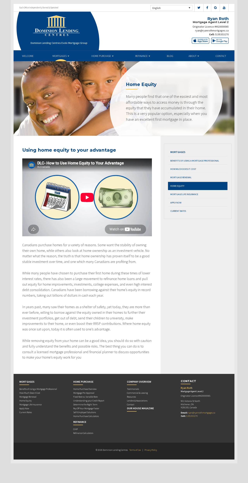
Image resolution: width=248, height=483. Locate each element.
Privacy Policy (151, 449)
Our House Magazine (140, 408)
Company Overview (139, 381)
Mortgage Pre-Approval (83, 392)
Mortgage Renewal (181, 177)
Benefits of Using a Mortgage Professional (194, 160)
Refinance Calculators (83, 433)
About (193, 56)
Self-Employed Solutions (84, 412)
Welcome (28, 56)
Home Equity (177, 185)
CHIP (75, 429)
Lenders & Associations (137, 400)
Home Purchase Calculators (86, 416)
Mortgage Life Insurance (184, 194)
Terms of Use (135, 449)
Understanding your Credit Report (88, 400)
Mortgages (60, 56)
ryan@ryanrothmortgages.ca (212, 30)
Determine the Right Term (85, 404)
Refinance (141, 56)
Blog (170, 56)
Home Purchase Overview (84, 388)
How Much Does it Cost (183, 169)
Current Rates (178, 210)
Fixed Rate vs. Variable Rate (85, 396)
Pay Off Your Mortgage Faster (86, 408)
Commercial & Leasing (137, 392)
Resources (131, 396)
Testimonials (133, 388)
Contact (220, 56)
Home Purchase (101, 56)
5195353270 (222, 34)
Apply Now (175, 202)
